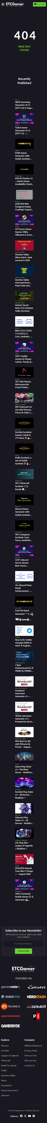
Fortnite (5, 1051)
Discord (4, 1046)
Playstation (6, 1085)
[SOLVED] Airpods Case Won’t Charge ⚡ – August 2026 (24, 871)
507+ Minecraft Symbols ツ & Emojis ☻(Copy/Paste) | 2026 (22, 489)
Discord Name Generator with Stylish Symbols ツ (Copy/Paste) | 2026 (24, 515)
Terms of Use (30, 1056)
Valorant (5, 1095)
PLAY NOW (41, 4)
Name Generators (9, 1090)
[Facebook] (21, 1116)
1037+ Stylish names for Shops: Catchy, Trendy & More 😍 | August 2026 (23, 362)
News (3, 1080)
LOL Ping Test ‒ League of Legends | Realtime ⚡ (24, 846)
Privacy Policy (31, 1051)
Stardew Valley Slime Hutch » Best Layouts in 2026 (23, 258)
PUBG (4, 1071)
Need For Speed (8, 1066)
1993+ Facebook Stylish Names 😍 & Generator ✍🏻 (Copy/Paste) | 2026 (24, 900)
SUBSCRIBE (23, 951)
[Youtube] (29, 1116)
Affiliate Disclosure (33, 1046)
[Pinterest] (33, 1116)
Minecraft (6, 1061)
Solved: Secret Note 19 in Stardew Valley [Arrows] (24, 308)
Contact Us (29, 1066)
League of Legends (10, 1056)
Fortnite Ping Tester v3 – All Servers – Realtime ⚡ (24, 795)
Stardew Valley (8, 1076)
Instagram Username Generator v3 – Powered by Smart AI (24, 696)
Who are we (30, 1061)
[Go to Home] (15, 4)
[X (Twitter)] (25, 1116)
